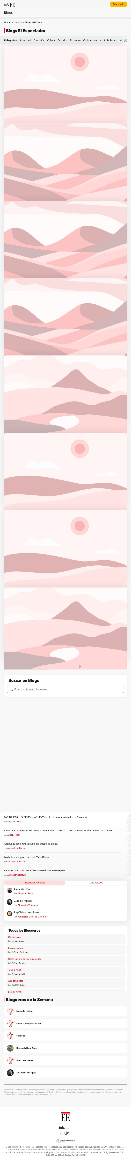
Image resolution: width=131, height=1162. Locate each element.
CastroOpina (14, 937)
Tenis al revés (14, 969)
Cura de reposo (23, 901)
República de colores (26, 912)
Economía (75, 40)
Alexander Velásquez (16, 848)
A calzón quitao (15, 980)
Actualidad (25, 40)
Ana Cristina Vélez (24, 1060)
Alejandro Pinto (14, 821)
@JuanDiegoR (18, 974)
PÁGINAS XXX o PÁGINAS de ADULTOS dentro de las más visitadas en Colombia (45, 817)
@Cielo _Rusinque (20, 952)
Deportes (62, 40)
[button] (126, 40)
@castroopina (18, 941)
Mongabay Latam (24, 1011)
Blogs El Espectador (25, 30)
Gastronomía (90, 40)
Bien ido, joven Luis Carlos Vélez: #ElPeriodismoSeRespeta (34, 870)
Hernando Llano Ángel (26, 1048)
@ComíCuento (18, 963)
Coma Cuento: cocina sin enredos (24, 959)
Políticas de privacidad (87, 1147)
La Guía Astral (14, 991)
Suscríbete (118, 4)
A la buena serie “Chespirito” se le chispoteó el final (30, 843)
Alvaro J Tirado (13, 835)
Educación (39, 40)
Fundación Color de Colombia (33, 916)
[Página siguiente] (80, 666)
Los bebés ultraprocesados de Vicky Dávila (27, 857)
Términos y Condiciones (63, 1147)
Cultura (17, 22)
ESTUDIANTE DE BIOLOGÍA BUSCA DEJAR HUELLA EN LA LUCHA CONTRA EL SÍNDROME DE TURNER (58, 830)
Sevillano (20, 1035)
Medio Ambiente (108, 40)
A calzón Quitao (19, 985)
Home (7, 22)
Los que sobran (15, 948)
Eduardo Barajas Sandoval (28, 1023)
